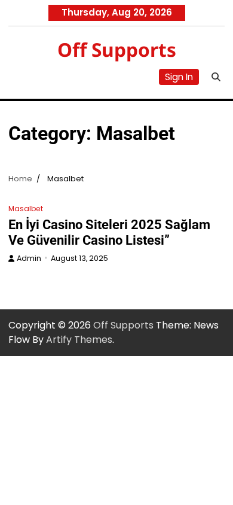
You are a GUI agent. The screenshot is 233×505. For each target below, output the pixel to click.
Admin (29, 258)
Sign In (179, 77)
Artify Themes (79, 339)
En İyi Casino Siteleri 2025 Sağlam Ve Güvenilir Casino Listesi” (109, 232)
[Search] (216, 77)
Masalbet (25, 208)
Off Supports (116, 49)
